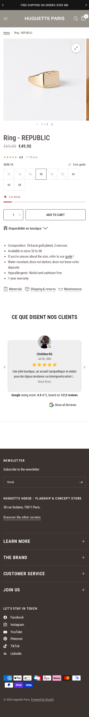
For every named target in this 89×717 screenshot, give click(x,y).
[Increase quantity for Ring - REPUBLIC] (19, 215)
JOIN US (11, 590)
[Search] (76, 18)
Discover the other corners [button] (22, 517)
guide (68, 256)
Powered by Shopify (42, 699)
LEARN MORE (16, 541)
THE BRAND (15, 557)
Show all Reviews (65, 405)
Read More (44, 381)
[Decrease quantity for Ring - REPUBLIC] (7, 215)
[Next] (52, 124)
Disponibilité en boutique (25, 228)
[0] (83, 18)
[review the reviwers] (49, 346)
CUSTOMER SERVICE (24, 573)
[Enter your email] (81, 482)
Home (6, 32)
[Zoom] (76, 48)
